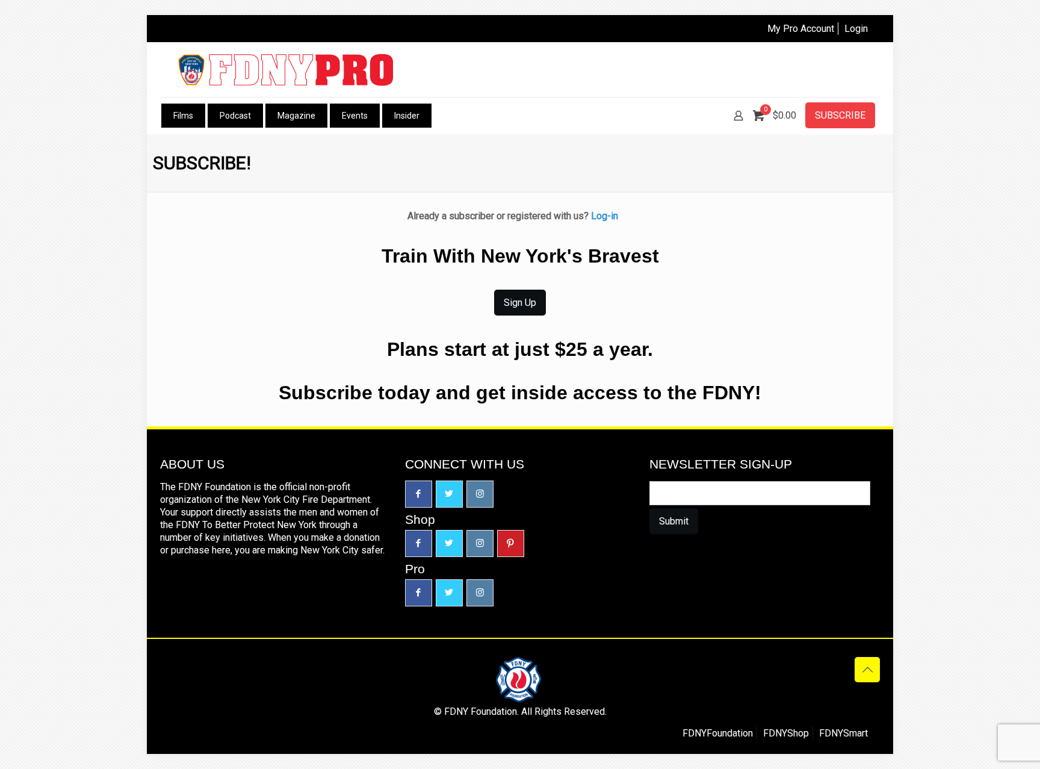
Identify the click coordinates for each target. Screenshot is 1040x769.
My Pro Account (800, 28)
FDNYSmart (843, 733)
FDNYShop (786, 733)
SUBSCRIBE (840, 115)
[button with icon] (418, 494)
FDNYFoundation (717, 733)
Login (856, 28)
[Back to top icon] (867, 669)
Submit (674, 521)
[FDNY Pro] (285, 69)
